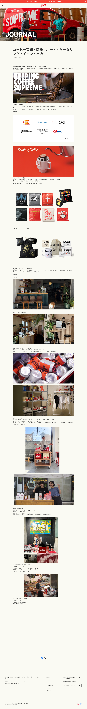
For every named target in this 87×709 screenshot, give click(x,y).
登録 (79, 685)
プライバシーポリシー (9, 703)
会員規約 (27, 703)
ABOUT (48, 682)
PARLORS (15, 277)
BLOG (47, 684)
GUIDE (48, 688)
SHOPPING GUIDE (50, 693)
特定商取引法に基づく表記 (20, 703)
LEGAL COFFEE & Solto (19, 312)
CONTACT (48, 695)
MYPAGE (49, 690)
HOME (47, 680)
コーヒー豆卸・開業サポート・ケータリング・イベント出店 (43, 52)
